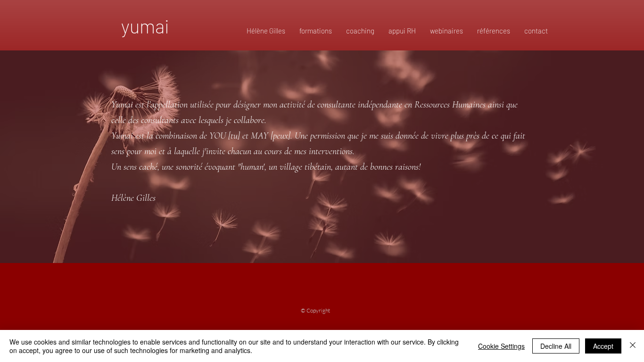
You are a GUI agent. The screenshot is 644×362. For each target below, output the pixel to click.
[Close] (632, 345)
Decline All (555, 346)
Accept (603, 346)
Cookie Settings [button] (501, 346)
